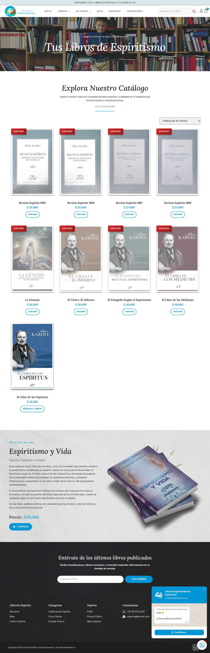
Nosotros (115, 11)
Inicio (48, 11)
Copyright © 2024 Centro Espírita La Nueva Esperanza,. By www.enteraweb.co (41, 647)
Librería (62, 11)
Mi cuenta (82, 11)
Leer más (32, 214)
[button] (204, 589)
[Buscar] (194, 11)
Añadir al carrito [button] (32, 409)
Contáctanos (135, 11)
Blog (100, 11)
